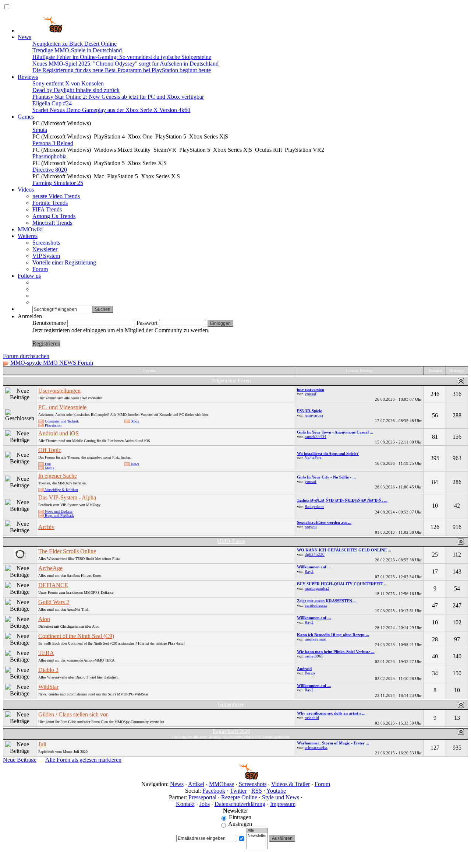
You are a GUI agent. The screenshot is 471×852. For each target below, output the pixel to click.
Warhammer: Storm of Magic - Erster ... (333, 743)
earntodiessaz (316, 605)
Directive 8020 (49, 169)
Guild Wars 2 (53, 602)
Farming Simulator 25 (57, 183)
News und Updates (58, 511)
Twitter (238, 791)
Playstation (52, 425)
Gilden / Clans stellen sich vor (73, 714)
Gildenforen (231, 704)
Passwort (147, 323)
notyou (311, 527)
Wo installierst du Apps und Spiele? (328, 453)
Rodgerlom (314, 506)
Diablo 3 (48, 670)
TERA (46, 653)
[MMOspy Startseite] (40, 30)
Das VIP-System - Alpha (67, 497)
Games (26, 116)
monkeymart (315, 639)
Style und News (280, 797)
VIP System (46, 256)
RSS (256, 791)
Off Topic (49, 450)
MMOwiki (30, 229)
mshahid (312, 717)
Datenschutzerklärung (240, 804)
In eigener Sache (57, 476)
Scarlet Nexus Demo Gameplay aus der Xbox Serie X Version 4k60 (111, 110)
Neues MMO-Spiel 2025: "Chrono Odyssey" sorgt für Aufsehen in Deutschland (125, 63)
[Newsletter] (257, 835)
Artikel (196, 784)
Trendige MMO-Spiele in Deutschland (77, 50)
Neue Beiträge (19, 760)
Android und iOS (58, 433)
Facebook (213, 791)
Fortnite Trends (50, 203)
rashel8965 (314, 656)
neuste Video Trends (56, 196)
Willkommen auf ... (314, 567)
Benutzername (49, 323)
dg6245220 (315, 554)
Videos (26, 189)
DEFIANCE (53, 585)
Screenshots (46, 242)
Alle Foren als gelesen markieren (83, 760)
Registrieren (46, 343)
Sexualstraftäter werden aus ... (324, 522)
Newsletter (44, 249)
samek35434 (315, 436)
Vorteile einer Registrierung (64, 262)
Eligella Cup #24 (52, 103)
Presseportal (202, 797)
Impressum (282, 804)
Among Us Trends (53, 216)
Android (304, 668)
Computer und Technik (61, 421)
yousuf (310, 394)
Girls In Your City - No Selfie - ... (326, 477)
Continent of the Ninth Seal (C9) (76, 636)
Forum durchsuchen (26, 356)
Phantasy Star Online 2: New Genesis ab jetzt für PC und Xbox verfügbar (118, 97)
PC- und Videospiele (62, 407)
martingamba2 (317, 588)
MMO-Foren (231, 541)
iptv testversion (310, 389)
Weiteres (28, 236)
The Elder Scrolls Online (67, 551)
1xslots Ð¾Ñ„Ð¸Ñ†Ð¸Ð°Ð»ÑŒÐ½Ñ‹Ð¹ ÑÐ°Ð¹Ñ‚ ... (342, 500)
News (24, 37)
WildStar (48, 687)
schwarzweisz (316, 747)
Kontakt (185, 804)
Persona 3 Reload (52, 143)
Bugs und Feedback (59, 515)
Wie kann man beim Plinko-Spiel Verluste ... (336, 651)
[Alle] (257, 830)
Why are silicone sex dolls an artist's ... (331, 713)
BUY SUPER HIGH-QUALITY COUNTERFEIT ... (342, 584)
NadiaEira (313, 458)
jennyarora (314, 415)
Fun (47, 464)
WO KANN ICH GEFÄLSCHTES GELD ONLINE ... (344, 550)
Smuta (39, 130)
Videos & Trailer (290, 784)
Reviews (28, 77)
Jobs (204, 804)
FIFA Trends (47, 209)
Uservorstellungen (59, 391)
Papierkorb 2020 (231, 731)
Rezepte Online (239, 797)
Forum (40, 269)
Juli (42, 744)
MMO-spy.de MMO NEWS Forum (51, 363)
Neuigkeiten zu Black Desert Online (74, 44)
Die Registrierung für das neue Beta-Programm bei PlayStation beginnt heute (121, 70)
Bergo (310, 673)
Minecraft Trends (52, 223)
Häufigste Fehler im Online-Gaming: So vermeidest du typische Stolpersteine (121, 57)
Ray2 (309, 571)
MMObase (221, 784)
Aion (44, 619)
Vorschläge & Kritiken (61, 490)
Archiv (46, 527)
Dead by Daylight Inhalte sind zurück (76, 90)
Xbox (134, 421)
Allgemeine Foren (231, 380)
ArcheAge (50, 568)
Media (49, 468)
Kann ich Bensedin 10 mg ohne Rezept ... (333, 634)
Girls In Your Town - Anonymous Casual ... (335, 432)
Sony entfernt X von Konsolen (68, 83)
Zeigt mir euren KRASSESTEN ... (327, 601)
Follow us (29, 276)
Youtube (276, 791)
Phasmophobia (49, 156)
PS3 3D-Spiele (309, 411)
